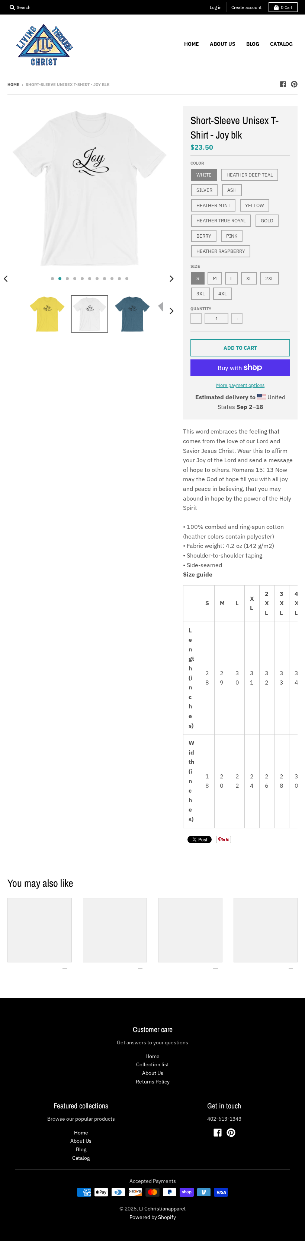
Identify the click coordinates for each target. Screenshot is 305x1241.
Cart (286, 7)
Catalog (81, 1158)
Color (197, 163)
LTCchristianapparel (162, 1208)
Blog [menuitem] (252, 44)
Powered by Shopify (152, 1217)
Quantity (200, 308)
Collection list (152, 1064)
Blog (81, 1149)
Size (195, 266)
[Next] (171, 278)
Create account (246, 7)
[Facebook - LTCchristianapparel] (283, 84)
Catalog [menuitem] (281, 44)
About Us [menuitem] (222, 44)
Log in (216, 7)
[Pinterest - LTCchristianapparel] (294, 84)
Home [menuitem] (191, 44)
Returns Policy (153, 1081)
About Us (152, 1073)
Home (13, 84)
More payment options (240, 385)
